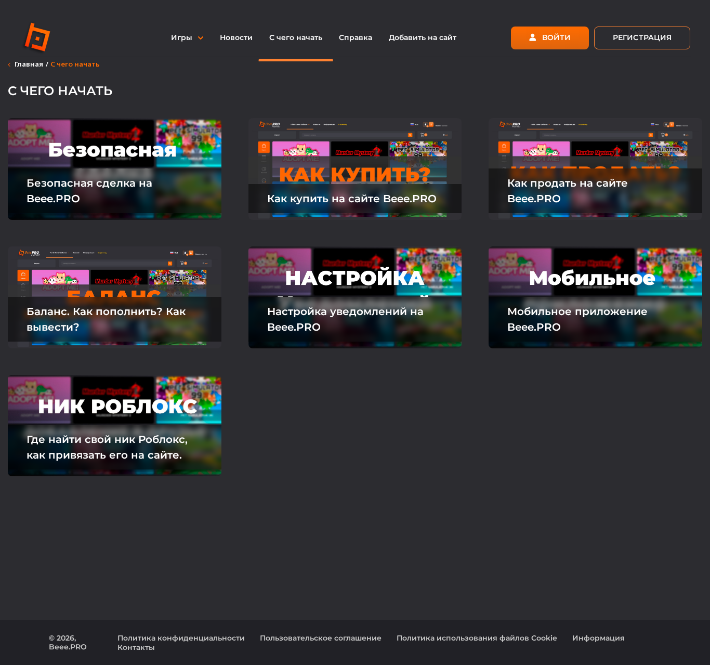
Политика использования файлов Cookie (477, 638)
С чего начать (295, 37)
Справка (355, 37)
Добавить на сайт (422, 37)
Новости (236, 37)
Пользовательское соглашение (321, 638)
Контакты (136, 647)
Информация (598, 638)
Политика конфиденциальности (181, 638)
